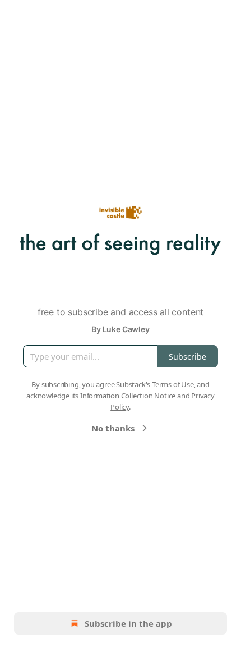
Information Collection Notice (127, 395)
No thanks (113, 428)
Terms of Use (173, 384)
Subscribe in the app (128, 623)
